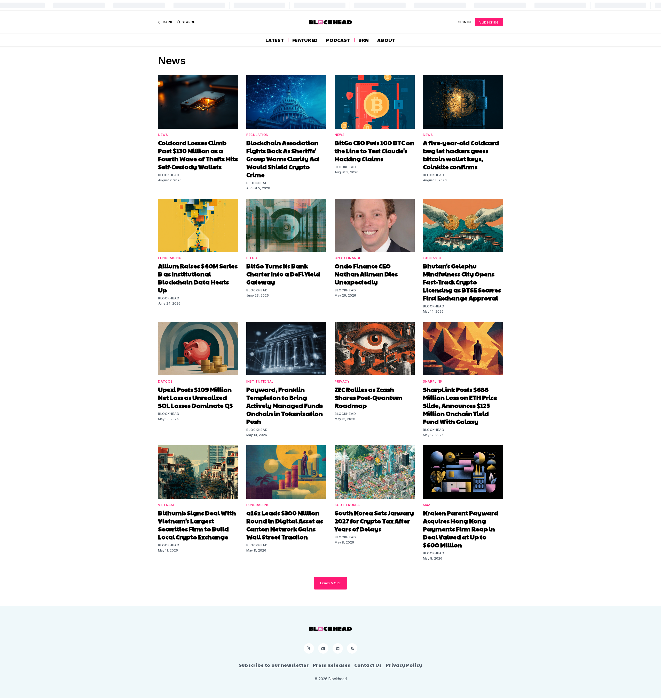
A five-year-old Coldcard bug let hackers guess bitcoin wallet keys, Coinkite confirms (461, 154)
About (386, 40)
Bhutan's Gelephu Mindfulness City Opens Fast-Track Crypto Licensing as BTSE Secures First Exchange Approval (462, 281)
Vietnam (166, 505)
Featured (305, 40)
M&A (427, 505)
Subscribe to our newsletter (274, 665)
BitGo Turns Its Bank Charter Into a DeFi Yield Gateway (283, 273)
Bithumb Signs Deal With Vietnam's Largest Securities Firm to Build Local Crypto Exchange (197, 524)
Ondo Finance (348, 258)
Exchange (432, 258)
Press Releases (331, 665)
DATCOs (165, 381)
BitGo (251, 258)
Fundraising (170, 258)
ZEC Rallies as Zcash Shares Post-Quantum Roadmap (369, 397)
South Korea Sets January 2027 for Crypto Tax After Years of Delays (374, 520)
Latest (274, 40)
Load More (330, 583)
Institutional (260, 381)
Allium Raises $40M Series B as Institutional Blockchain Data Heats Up (198, 277)
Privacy (342, 381)
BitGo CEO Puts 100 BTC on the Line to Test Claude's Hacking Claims (374, 150)
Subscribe (489, 22)
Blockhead (168, 175)
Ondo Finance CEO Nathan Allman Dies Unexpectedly (366, 273)
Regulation (257, 135)
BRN (363, 40)
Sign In (464, 22)
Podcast (338, 40)
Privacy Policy (404, 665)
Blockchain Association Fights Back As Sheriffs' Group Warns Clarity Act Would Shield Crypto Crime (282, 158)
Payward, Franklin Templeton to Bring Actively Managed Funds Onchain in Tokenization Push (284, 405)
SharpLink (432, 381)
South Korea (347, 505)
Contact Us (368, 665)
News (163, 135)
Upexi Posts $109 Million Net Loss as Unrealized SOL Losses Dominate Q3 (195, 397)
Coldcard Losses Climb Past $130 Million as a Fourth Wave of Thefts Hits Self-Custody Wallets (198, 154)
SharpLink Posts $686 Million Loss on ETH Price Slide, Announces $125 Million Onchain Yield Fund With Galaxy (460, 405)
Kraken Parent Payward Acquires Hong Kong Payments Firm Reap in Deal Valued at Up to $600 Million (460, 528)
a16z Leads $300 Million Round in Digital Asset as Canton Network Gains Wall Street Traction (284, 524)
